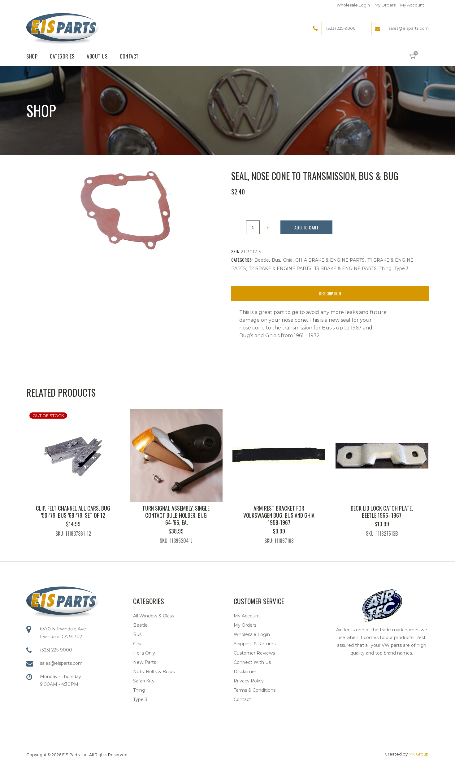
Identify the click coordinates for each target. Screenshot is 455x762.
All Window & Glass (153, 616)
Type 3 (401, 268)
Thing (385, 268)
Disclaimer (245, 671)
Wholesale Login (353, 4)
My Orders (385, 4)
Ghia (287, 260)
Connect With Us (252, 662)
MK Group (419, 753)
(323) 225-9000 (56, 650)
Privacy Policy (249, 681)
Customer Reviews (254, 653)
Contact (242, 699)
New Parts (144, 662)
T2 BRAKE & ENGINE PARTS (280, 268)
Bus (276, 260)
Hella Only (144, 653)
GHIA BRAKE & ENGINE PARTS (330, 260)
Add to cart (306, 227)
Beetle (261, 260)
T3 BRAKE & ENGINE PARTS (345, 268)
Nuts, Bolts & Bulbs (154, 671)
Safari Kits (143, 681)
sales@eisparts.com (61, 663)
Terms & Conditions (254, 690)
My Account (412, 4)
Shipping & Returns (254, 644)
